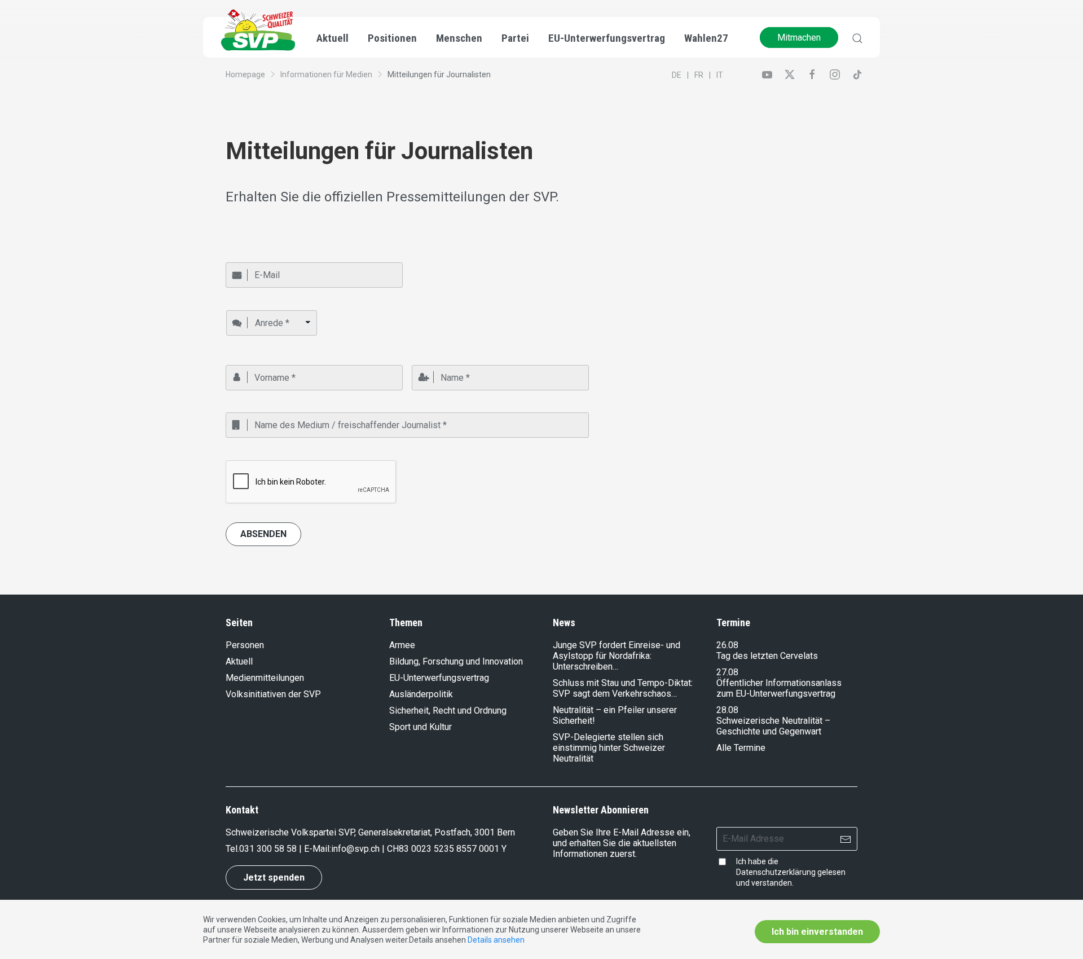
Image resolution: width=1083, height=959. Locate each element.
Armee (402, 645)
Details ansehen (496, 939)
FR (698, 75)
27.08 (727, 672)
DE (676, 75)
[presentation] (311, 482)
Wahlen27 (706, 38)
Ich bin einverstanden (817, 931)
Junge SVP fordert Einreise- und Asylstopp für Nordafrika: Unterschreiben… (616, 656)
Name (421, 360)
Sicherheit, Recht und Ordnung (448, 710)
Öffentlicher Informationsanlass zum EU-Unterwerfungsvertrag (779, 688)
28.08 (727, 710)
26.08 (727, 645)
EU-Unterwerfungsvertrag (606, 38)
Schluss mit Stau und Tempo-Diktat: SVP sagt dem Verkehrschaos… (623, 688)
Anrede (238, 305)
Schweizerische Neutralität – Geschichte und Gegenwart (773, 726)
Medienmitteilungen (265, 677)
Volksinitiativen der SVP (273, 694)
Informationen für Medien (326, 74)
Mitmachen (799, 37)
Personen (245, 645)
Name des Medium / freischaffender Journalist (301, 408)
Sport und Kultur (420, 727)
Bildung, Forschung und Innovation (456, 661)
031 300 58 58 (268, 848)
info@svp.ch (355, 848)
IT (719, 75)
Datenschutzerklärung (776, 872)
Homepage (245, 74)
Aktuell (239, 661)
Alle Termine (740, 747)
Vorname (241, 360)
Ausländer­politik (421, 694)
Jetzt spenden (274, 877)
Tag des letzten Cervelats (767, 655)
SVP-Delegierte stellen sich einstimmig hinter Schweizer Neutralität (609, 748)
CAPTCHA (243, 455)
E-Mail (235, 258)
